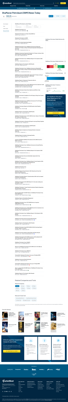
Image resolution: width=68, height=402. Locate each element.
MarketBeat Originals (26, 300)
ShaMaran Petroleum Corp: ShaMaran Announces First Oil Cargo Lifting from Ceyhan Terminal (28, 101)
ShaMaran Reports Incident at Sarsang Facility (25, 135)
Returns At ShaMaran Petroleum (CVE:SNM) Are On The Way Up (28, 246)
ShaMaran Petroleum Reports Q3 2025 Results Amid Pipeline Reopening (28, 107)
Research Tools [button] (13, 5)
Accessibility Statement (60, 384)
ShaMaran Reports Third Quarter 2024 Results (24, 222)
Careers (19, 388)
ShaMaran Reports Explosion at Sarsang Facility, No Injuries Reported (27, 130)
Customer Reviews (30, 387)
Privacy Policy (58, 387)
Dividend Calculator (41, 385)
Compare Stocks (40, 384)
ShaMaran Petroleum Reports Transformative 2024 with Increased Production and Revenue (29, 177)
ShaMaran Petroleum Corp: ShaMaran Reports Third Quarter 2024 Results (29, 214)
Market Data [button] (28, 5)
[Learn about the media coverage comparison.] (65, 73)
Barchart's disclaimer (48, 400)
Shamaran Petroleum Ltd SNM (21, 38)
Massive (27, 399)
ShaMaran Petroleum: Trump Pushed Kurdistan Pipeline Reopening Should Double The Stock (29, 188)
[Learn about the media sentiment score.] (65, 61)
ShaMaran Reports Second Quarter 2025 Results (25, 125)
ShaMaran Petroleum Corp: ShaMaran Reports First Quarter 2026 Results (28, 59)
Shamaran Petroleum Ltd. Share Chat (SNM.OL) (25, 33)
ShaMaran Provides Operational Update (23, 42)
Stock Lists (39, 383)
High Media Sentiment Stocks (31, 298)
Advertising (58, 383)
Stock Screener (40, 388)
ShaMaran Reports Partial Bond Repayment (24, 198)
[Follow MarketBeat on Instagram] (9, 391)
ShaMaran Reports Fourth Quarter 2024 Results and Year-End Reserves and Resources (28, 171)
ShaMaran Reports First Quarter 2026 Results (24, 64)
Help (21, 391)
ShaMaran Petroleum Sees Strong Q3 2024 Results (25, 218)
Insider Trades (48, 387)
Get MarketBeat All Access (11, 351)
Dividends (48, 384)
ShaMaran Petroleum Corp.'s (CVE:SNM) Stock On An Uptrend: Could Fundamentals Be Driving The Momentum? (29, 85)
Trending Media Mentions (20, 298)
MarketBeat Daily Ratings (31, 384)
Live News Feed (18, 300)
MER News (23, 288)
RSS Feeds (58, 388)
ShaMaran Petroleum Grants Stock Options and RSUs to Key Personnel (27, 90)
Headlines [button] (56, 5)
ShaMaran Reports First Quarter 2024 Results (24, 273)
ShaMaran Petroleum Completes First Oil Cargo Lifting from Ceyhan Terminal (29, 96)
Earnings (47, 385)
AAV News (33, 286)
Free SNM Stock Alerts (48, 8)
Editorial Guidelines (21, 384)
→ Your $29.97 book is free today (22, 8)
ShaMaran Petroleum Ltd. (20, 29)
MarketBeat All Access (31, 383)
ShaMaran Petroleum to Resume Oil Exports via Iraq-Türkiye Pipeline (29, 121)
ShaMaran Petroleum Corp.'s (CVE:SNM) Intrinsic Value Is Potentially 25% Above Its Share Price (29, 116)
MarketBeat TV (29, 385)
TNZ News (28, 286)
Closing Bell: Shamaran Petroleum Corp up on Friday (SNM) (27, 263)
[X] (2, 391)
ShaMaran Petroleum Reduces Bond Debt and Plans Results (27, 232)
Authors (19, 385)
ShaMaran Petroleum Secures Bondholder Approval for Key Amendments (27, 156)
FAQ (19, 391)
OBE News (17, 290)
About (19, 383)
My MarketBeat (40, 387)
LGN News (23, 290)
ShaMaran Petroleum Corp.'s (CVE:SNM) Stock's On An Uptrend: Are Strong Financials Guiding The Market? (29, 208)
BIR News (17, 288)
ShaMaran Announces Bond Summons (23, 259)
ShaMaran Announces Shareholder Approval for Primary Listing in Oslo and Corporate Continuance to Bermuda (29, 75)
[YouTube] (6, 391)
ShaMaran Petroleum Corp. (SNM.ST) (22, 250)
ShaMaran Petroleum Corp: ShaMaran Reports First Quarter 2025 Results (28, 151)
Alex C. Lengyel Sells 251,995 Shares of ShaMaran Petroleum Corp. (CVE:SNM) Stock (29, 268)
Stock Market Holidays (50, 388)
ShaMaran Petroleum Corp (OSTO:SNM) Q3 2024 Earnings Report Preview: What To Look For (28, 228)
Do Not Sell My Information (60, 385)
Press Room (20, 387)
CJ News (17, 286)
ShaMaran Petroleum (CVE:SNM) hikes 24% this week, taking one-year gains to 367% (29, 182)
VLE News (28, 288)
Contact (19, 390)
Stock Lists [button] (42, 5)
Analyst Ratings (49, 383)
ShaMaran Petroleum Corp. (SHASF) (22, 242)
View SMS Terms (55, 115)
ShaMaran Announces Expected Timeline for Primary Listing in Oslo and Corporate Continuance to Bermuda (29, 54)
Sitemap (57, 391)
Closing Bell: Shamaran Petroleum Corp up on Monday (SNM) (27, 255)
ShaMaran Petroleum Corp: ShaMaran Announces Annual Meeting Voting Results (29, 145)
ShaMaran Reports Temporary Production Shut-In (25, 80)
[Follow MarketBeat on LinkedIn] (8, 391)
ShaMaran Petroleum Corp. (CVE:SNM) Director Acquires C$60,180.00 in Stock (27, 203)
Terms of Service (59, 390)
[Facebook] (4, 391)
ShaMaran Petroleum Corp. (20, 166)
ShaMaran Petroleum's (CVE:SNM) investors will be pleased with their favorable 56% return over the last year (28, 237)
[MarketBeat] (7, 3)
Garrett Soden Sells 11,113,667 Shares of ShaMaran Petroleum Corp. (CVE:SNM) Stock (29, 193)
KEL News (22, 286)
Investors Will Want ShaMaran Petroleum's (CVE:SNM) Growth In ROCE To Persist (28, 140)
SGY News (34, 288)
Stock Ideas (34, 300)
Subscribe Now (56, 112)
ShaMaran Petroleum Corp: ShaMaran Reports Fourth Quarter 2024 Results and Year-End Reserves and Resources (29, 162)
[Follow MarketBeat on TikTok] (11, 391)
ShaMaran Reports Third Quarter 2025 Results (24, 111)
